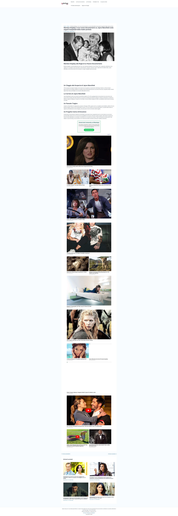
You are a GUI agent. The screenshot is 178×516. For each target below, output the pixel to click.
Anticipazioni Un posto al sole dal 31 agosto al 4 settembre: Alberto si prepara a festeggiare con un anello (74, 477)
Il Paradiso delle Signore (75, 5)
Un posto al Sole (104, 1)
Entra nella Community (89, 129)
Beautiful (72, 1)
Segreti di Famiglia (85, 5)
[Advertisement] (89, 77)
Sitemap (92, 512)
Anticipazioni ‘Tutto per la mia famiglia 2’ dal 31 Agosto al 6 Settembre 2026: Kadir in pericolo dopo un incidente (75, 498)
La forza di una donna (80, 1)
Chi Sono (84, 512)
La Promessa (88, 1)
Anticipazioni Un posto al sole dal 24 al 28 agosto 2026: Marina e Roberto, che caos (102, 497)
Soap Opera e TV (66, 479)
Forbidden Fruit (96, 1)
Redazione (89, 512)
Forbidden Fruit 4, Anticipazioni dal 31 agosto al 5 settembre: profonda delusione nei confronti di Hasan (101, 478)
